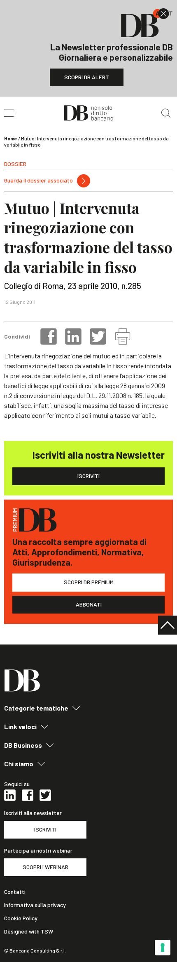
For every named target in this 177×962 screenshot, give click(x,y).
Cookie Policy (20, 918)
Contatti (15, 892)
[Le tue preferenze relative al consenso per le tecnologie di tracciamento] (162, 947)
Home (10, 138)
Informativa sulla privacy (35, 905)
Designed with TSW (28, 931)
